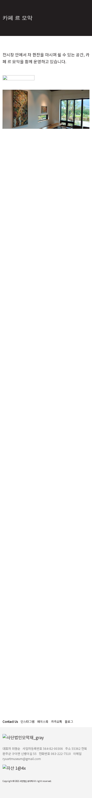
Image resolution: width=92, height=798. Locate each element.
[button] (27, 721)
